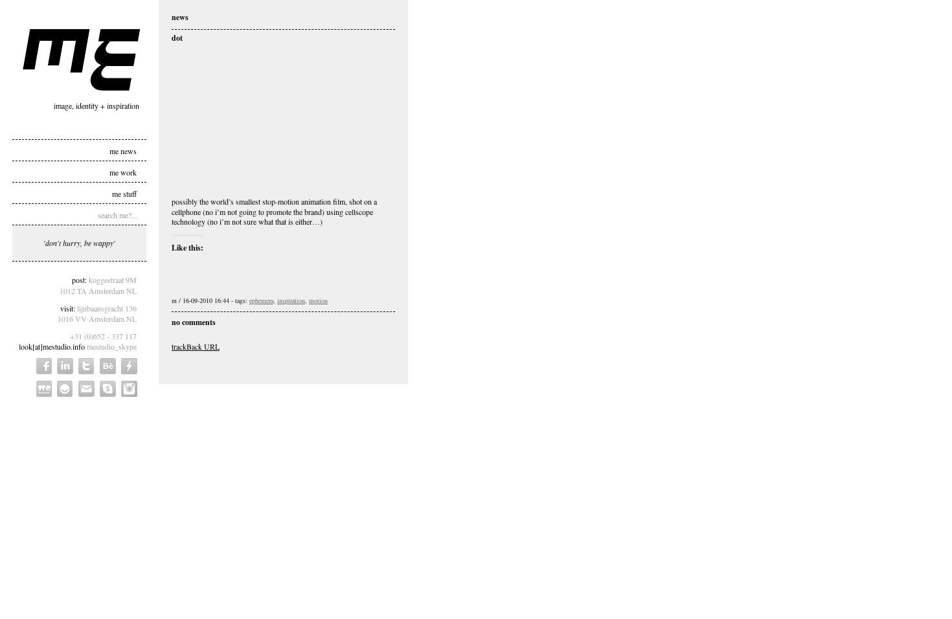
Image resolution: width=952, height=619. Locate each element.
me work (123, 171)
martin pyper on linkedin (65, 366)
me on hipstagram (129, 389)
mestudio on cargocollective (129, 366)
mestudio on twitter (86, 366)
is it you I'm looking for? (65, 389)
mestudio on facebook (44, 366)
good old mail (86, 389)
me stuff (124, 193)
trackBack (196, 346)
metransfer (44, 389)
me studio (82, 60)
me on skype (108, 389)
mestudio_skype (112, 346)
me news (123, 150)
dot (177, 37)
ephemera (261, 300)
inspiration (291, 300)
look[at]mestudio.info (52, 346)
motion (318, 300)
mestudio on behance (108, 366)
